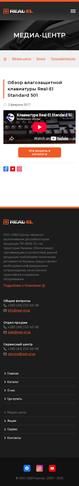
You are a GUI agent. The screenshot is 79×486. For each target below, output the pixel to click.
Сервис (12, 429)
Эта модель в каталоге (39, 152)
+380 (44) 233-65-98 (23, 305)
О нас (11, 390)
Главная (13, 373)
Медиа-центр (16, 412)
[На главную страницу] (5, 58)
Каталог (13, 382)
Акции (11, 420)
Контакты (14, 438)
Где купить (14, 398)
